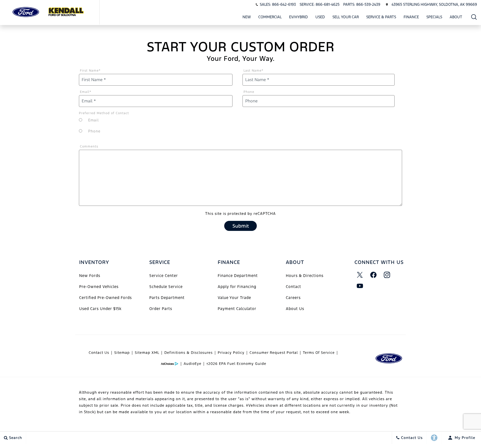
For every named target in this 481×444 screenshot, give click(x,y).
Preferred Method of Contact (104, 113)
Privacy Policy (231, 352)
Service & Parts (381, 17)
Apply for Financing (237, 286)
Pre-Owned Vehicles (98, 286)
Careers (293, 297)
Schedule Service (166, 286)
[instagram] (387, 274)
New (247, 17)
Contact (293, 286)
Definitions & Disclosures (188, 352)
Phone (249, 92)
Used (320, 17)
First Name (90, 71)
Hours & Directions (304, 275)
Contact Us (99, 352)
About (456, 17)
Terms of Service (319, 352)
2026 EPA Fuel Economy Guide (236, 363)
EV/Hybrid (298, 17)
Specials (434, 17)
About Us (295, 308)
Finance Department (238, 275)
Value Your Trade (234, 297)
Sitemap (122, 352)
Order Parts (160, 308)
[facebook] (373, 274)
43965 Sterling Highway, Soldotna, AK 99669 (434, 4)
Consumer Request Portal (274, 352)
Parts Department (167, 297)
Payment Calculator (237, 308)
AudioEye (192, 363)
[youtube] (360, 285)
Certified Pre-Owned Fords (105, 297)
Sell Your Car (345, 17)
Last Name (254, 71)
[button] (474, 17)
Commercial (270, 17)
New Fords (89, 275)
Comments (89, 146)
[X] (360, 274)
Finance (411, 17)
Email (85, 92)
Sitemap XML (147, 352)
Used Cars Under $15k (100, 308)
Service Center (163, 275)
